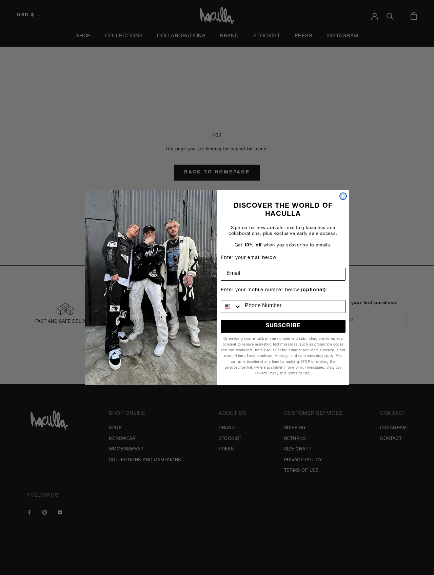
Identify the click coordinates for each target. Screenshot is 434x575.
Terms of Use (298, 373)
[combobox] (231, 306)
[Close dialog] (343, 196)
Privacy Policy (266, 373)
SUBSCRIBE (283, 326)
